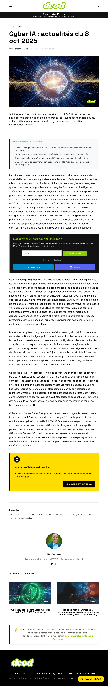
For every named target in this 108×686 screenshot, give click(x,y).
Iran (14, 518)
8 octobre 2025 (30, 49)
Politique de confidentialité (84, 674)
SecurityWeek (26, 332)
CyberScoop (39, 413)
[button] (53, 619)
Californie (15, 515)
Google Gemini (79, 515)
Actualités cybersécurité (19, 26)
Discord (77, 267)
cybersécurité (45, 515)
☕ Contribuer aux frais (79, 484)
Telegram (35, 267)
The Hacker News (39, 372)
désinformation (62, 515)
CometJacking (30, 515)
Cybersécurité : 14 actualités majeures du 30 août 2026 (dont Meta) (30, 611)
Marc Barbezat (15, 49)
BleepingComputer (26, 279)
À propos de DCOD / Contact (49, 674)
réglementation (26, 518)
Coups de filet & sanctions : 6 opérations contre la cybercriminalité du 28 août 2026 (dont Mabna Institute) (78, 612)
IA (90, 515)
